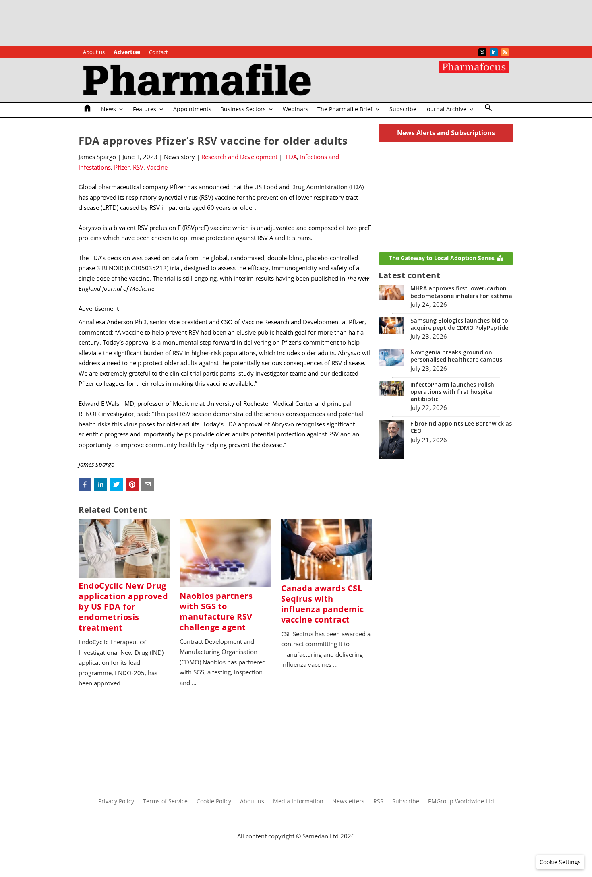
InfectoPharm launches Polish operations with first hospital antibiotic (452, 392)
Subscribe (402, 109)
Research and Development (239, 157)
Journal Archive (445, 109)
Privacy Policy (116, 801)
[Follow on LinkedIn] (494, 52)
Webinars (295, 109)
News (108, 109)
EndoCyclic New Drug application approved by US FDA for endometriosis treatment (123, 606)
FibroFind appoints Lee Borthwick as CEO (461, 427)
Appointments (192, 109)
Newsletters (348, 801)
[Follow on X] (482, 52)
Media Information (298, 801)
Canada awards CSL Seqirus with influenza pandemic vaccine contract (322, 604)
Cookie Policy (214, 801)
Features (144, 109)
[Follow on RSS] (505, 52)
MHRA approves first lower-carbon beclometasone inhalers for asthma (461, 291)
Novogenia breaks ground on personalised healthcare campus (456, 355)
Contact (158, 52)
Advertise (127, 52)
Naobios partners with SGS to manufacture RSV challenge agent (216, 611)
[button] (85, 484)
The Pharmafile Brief (345, 109)
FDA (291, 157)
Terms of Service (165, 801)
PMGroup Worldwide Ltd (461, 801)
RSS (378, 801)
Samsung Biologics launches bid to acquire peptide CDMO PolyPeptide (459, 323)
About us (94, 52)
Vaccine (157, 167)
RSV (138, 167)
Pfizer (122, 167)
